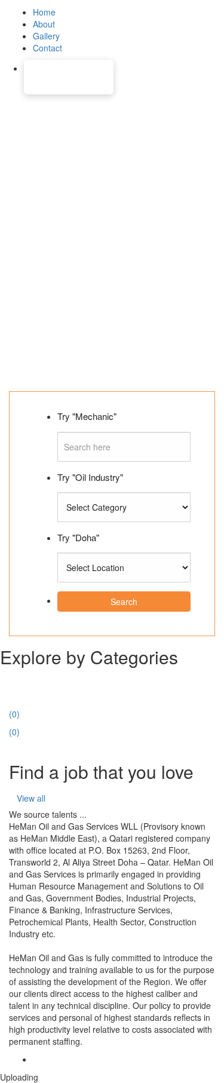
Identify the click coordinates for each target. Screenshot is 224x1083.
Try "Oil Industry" (90, 477)
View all (31, 798)
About (44, 24)
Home (44, 12)
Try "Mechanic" (86, 416)
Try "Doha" (78, 537)
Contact (47, 48)
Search (124, 602)
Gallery (46, 36)
